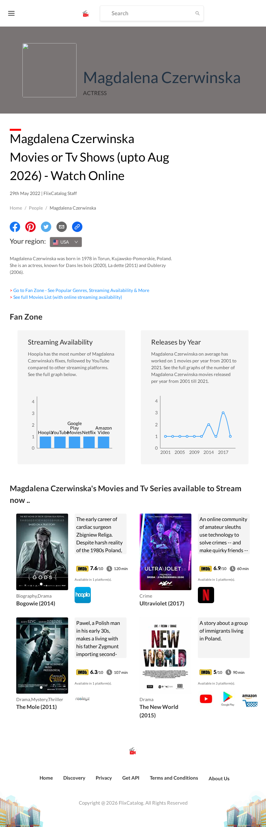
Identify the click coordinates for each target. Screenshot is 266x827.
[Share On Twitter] (46, 227)
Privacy (104, 778)
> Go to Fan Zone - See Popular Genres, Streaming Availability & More (79, 290)
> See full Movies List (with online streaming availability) (66, 297)
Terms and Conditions (174, 778)
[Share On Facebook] (15, 227)
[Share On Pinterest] (30, 227)
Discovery (74, 778)
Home (16, 208)
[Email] (61, 227)
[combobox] (66, 242)
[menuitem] (46, 781)
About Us (219, 778)
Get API (130, 778)
